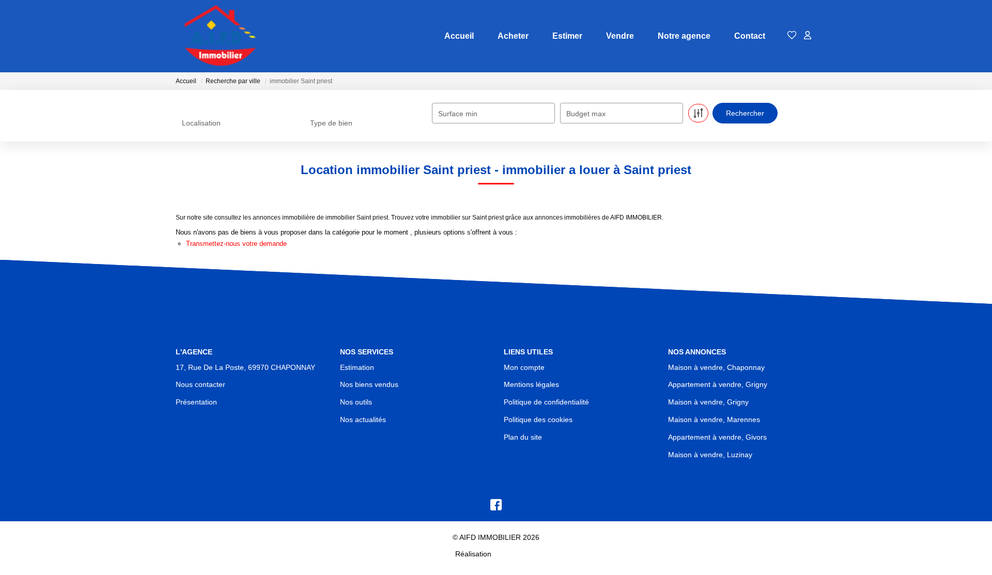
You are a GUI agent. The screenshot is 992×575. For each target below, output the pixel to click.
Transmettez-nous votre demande (236, 243)
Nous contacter (200, 384)
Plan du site (523, 437)
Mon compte (524, 367)
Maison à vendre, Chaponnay (716, 367)
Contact (749, 36)
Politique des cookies (538, 419)
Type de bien (331, 123)
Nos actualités (363, 419)
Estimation (357, 367)
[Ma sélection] (792, 36)
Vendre (620, 36)
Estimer (567, 36)
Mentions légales (531, 384)
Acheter (513, 36)
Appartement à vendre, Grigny (717, 384)
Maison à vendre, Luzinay (710, 454)
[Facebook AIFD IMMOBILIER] (496, 507)
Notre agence (684, 36)
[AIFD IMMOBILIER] (220, 36)
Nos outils (356, 402)
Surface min (457, 114)
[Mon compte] (807, 36)
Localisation (201, 123)
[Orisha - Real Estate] (515, 554)
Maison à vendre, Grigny (708, 402)
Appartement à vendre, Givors (717, 437)
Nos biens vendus (369, 384)
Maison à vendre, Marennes (714, 419)
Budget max (586, 114)
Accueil (459, 36)
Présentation (196, 402)
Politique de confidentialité (546, 402)
